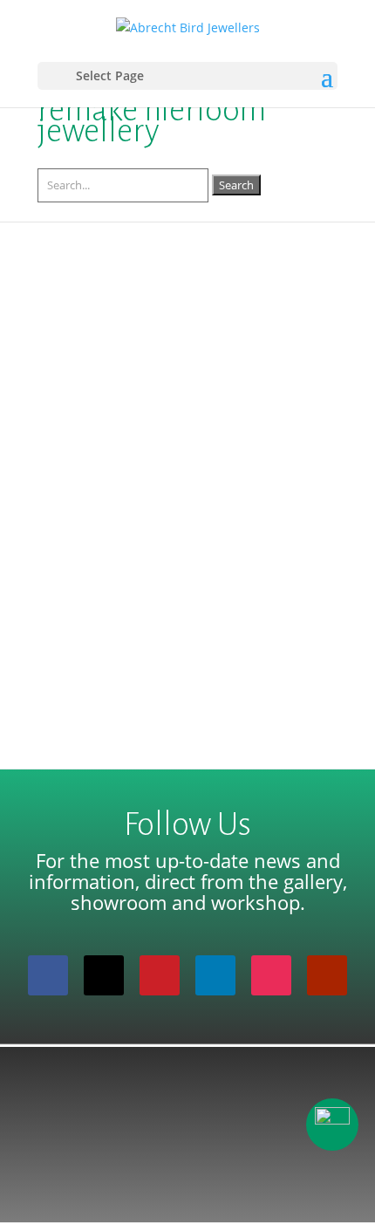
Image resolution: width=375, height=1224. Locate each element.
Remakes (250, 383)
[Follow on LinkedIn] (215, 975)
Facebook (244, 362)
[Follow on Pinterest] (160, 975)
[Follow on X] (104, 975)
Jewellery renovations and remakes (169, 345)
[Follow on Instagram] (271, 975)
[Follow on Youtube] (327, 975)
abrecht (95, 362)
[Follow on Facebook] (48, 975)
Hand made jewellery (156, 383)
